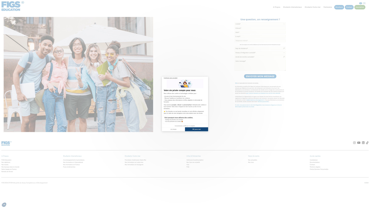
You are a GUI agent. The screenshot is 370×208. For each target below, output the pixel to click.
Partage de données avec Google (174, 119)
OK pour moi (196, 129)
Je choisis (173, 129)
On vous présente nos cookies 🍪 (174, 121)
